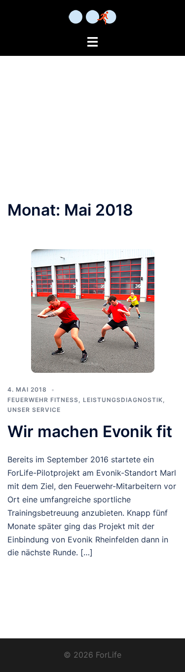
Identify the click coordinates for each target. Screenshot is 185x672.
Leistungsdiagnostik (123, 399)
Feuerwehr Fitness (42, 399)
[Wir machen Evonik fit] (92, 310)
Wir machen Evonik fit (89, 431)
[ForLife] (92, 16)
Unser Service (34, 409)
